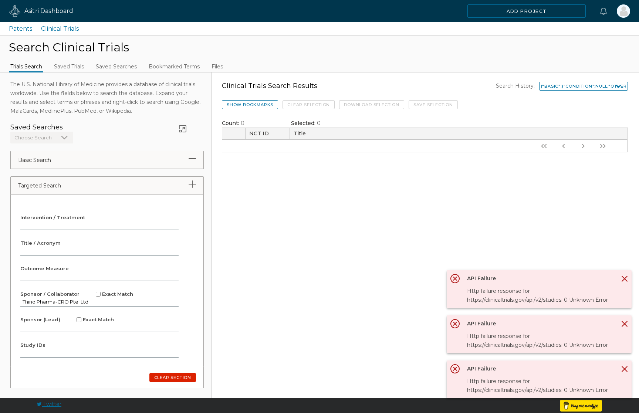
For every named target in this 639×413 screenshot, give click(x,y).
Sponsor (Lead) (67, 319)
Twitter (51, 404)
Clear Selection (308, 104)
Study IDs (32, 345)
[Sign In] (623, 11)
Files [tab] (217, 66)
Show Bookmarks (250, 104)
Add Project (527, 11)
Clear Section (172, 377)
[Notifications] (603, 11)
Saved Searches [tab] (116, 66)
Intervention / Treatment (52, 217)
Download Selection (371, 104)
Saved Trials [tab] (69, 66)
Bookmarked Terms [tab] (174, 66)
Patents (20, 28)
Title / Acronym (40, 243)
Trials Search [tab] (26, 66)
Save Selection (433, 104)
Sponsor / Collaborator (76, 294)
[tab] (192, 158)
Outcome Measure (44, 268)
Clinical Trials (60, 28)
